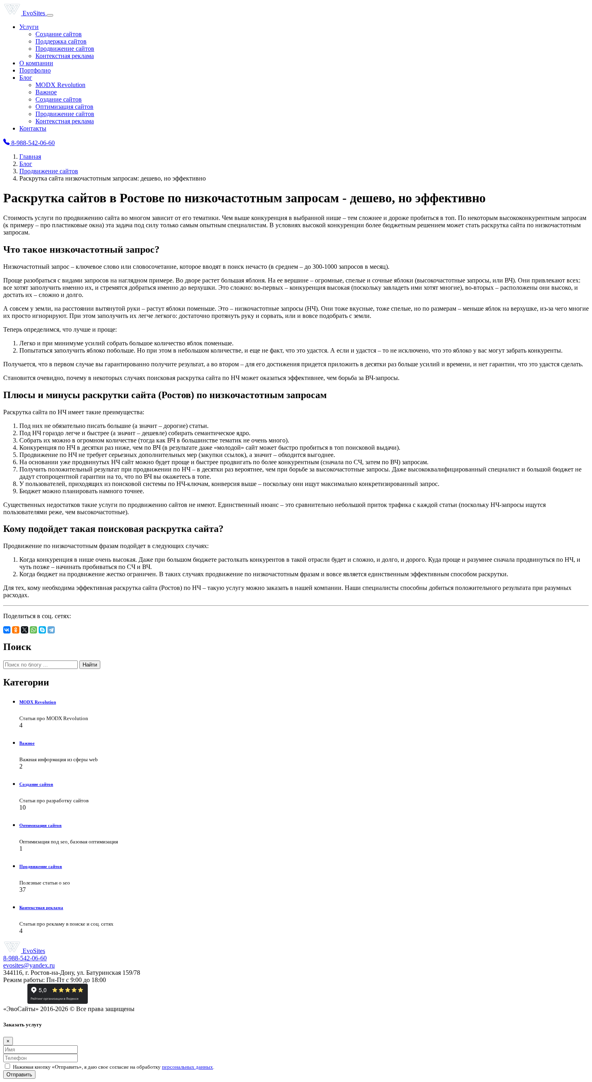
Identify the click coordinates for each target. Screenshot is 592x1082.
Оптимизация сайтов (64, 106)
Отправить (19, 1075)
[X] (24, 629)
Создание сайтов (58, 34)
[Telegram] (51, 629)
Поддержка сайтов (61, 41)
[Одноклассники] (15, 629)
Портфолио (35, 70)
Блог (25, 163)
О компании (36, 63)
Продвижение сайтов (64, 48)
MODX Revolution (60, 84)
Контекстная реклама (64, 55)
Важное (46, 92)
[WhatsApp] (33, 629)
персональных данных (187, 1067)
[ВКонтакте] (6, 629)
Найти (90, 665)
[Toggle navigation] (50, 15)
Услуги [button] (29, 26)
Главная (30, 156)
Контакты (32, 128)
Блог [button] (25, 77)
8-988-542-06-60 (32, 142)
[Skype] (42, 629)
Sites (35, 13)
